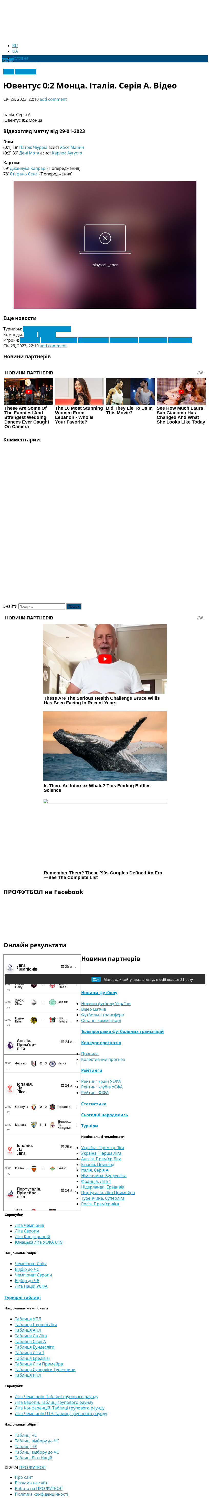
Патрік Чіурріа (33, 147)
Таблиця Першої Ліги (36, 1324)
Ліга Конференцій (32, 1236)
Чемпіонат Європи (33, 1275)
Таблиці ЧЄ (26, 1446)
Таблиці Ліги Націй (33, 1458)
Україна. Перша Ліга (101, 1153)
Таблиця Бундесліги (34, 1347)
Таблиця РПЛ (28, 1375)
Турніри (89, 1126)
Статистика (94, 1104)
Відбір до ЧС (27, 1269)
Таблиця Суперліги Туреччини (45, 1369)
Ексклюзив (25, 71)
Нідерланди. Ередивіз (102, 1187)
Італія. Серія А (94, 1170)
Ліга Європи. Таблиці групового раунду (54, 1402)
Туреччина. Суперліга (102, 1198)
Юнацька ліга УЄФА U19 (38, 1242)
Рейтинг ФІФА (95, 1092)
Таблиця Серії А (30, 1341)
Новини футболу (99, 992)
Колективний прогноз (103, 1059)
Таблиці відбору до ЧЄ (37, 1452)
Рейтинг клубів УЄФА (102, 1087)
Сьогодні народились (104, 1115)
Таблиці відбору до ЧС (37, 1441)
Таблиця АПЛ (28, 1330)
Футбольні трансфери (102, 1015)
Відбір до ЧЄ (27, 1280)
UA (15, 51)
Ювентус (47, 334)
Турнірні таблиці (23, 1297)
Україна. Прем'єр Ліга (102, 1147)
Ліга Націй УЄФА (31, 1286)
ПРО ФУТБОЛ (32, 1467)
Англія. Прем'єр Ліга (101, 1159)
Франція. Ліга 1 (96, 1181)
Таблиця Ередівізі (32, 1358)
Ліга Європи (27, 1231)
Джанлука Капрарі (28, 168)
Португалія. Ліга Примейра (108, 1192)
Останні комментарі (101, 1020)
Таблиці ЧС (26, 1435)
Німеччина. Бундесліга (104, 1175)
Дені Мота (29, 153)
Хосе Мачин (72, 147)
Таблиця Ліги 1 (29, 1352)
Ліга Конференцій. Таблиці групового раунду (59, 1408)
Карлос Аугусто (67, 153)
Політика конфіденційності (41, 1494)
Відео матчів (93, 1009)
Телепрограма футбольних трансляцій (122, 1031)
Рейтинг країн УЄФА (101, 1081)
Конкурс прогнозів (101, 1043)
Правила (90, 1054)
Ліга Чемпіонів (29, 1225)
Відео (8, 71)
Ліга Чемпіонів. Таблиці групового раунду (56, 1396)
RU (15, 45)
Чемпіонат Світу (31, 1263)
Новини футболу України (106, 1003)
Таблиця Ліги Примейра (39, 1364)
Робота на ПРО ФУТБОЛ (38, 1488)
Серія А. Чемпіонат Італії (47, 329)
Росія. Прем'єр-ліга (100, 1204)
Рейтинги (91, 1070)
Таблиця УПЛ (28, 1319)
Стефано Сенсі (24, 174)
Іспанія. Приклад (97, 1164)
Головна (20, 58)
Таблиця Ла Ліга (31, 1336)
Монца (30, 334)
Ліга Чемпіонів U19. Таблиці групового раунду (61, 1413)
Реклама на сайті (31, 1483)
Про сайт (24, 1477)
